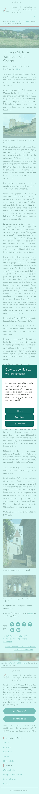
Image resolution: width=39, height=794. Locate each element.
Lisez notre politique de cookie (19, 399)
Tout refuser (19, 417)
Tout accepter (19, 423)
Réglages (19, 410)
